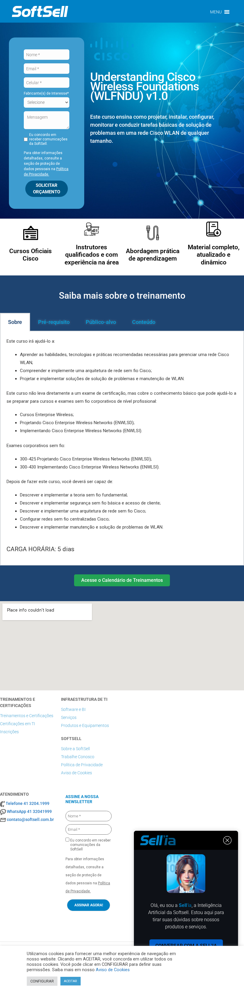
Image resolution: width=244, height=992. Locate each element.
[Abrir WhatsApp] (229, 977)
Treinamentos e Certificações (26, 715)
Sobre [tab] (15, 322)
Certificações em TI (17, 723)
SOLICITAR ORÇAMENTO (46, 188)
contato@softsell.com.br (30, 819)
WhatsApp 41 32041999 (29, 811)
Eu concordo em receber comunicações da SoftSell (90, 844)
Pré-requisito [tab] (54, 322)
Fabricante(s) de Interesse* (46, 93)
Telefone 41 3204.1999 (27, 803)
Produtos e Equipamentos (85, 725)
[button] (216, 12)
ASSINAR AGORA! (88, 905)
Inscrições (9, 731)
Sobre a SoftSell (75, 748)
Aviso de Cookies (76, 772)
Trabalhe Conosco (77, 756)
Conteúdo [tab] (143, 322)
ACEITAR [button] (70, 981)
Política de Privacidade (82, 764)
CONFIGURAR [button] (42, 981)
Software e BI (73, 709)
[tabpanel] (122, 448)
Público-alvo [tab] (101, 322)
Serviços (68, 717)
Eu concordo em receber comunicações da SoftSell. (48, 139)
